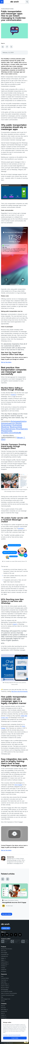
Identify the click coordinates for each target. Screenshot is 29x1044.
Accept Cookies (14, 1038)
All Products (3, 971)
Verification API (4, 956)
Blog (2, 997)
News (2, 976)
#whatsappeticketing (19, 421)
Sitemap (3, 1000)
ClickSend (3, 965)
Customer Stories (5, 978)
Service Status (4, 983)
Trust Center (3, 980)
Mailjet (2, 960)
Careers (2, 1015)
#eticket (18, 423)
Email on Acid (4, 962)
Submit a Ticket (4, 985)
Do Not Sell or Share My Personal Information (11, 1035)
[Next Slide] (7, 879)
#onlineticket (17, 425)
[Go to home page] (14, 2)
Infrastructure (4, 1011)
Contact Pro (3, 969)
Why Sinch (3, 1007)
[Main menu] (2, 2)
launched (20, 528)
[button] (27, 2)
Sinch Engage (18, 785)
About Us (3, 1005)
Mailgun (3, 958)
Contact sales (5, 928)
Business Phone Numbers (6, 948)
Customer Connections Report (7, 995)
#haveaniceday (6, 431)
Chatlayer (3, 967)
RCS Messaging (4, 989)
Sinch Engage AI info (5, 999)
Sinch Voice (3, 950)
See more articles (6, 914)
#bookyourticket (16, 427)
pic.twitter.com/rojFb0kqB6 (11, 433)
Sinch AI (3, 1013)
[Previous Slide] (2, 879)
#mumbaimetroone (8, 429)
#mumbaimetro (22, 429)
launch (15, 624)
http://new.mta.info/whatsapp (19, 691)
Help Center (3, 982)
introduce (13, 394)
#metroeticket (6, 425)
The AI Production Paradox (6, 991)
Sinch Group (3, 1009)
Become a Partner (5, 987)
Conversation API (4, 954)
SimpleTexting (4, 964)
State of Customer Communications (9, 993)
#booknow (5, 427)
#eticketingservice (8, 423)
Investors (3, 1017)
